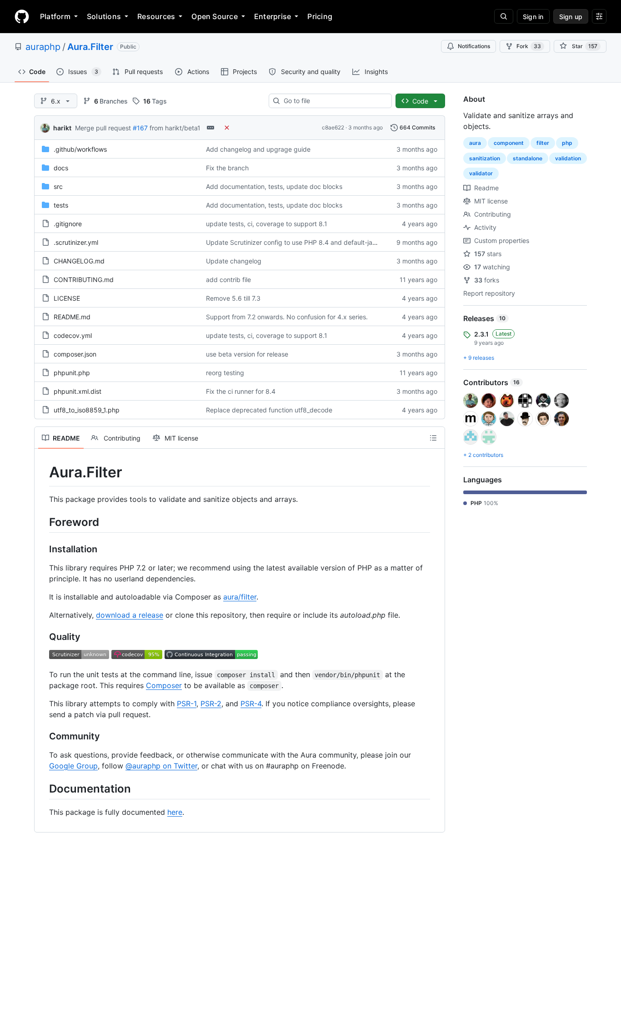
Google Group (73, 765)
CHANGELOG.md (79, 261)
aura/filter (239, 596)
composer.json (75, 354)
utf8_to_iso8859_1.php (87, 410)
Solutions (104, 16)
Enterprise (272, 16)
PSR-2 (210, 703)
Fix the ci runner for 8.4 (240, 391)
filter (542, 142)
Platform (55, 16)
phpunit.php (72, 373)
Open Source (214, 16)
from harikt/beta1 (175, 128)
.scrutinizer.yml (76, 242)
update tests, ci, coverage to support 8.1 (266, 224)
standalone (527, 158)
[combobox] (334, 101)
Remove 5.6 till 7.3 (233, 298)
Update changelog (233, 261)
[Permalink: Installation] (42, 549)
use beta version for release (247, 354)
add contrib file (228, 279)
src (58, 186)
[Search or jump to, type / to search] (503, 16)
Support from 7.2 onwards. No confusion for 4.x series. (287, 317)
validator (481, 173)
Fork (528, 46)
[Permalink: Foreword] (42, 521)
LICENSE (67, 298)
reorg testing (225, 373)
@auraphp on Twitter (161, 765)
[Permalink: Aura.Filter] (42, 472)
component (509, 142)
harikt (62, 128)
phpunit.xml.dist (77, 391)
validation (568, 158)
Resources (156, 16)
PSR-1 (186, 703)
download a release (129, 615)
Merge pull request (103, 128)
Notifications (474, 46)
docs (61, 168)
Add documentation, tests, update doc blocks (274, 186)
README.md (72, 317)
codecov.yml (73, 335)
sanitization (484, 158)
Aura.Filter (90, 46)
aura (475, 142)
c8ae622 (333, 127)
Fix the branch (227, 168)
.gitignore (68, 224)
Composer (164, 685)
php (567, 142)
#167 (140, 128)
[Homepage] (22, 16)
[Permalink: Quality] (42, 636)
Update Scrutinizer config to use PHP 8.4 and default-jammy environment (316, 242)
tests (61, 205)
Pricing (319, 16)
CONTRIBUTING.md (84, 279)
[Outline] (433, 438)
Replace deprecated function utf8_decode (269, 410)
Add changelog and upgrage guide (258, 149)
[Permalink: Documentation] (42, 788)
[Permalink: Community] (42, 736)
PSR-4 (250, 703)
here (174, 812)
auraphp (42, 46)
